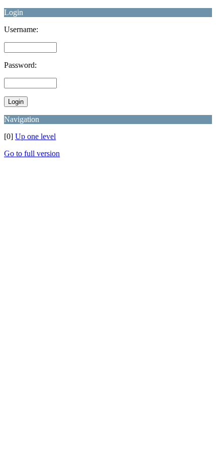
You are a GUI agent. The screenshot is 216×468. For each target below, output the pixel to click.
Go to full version (32, 153)
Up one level (35, 136)
